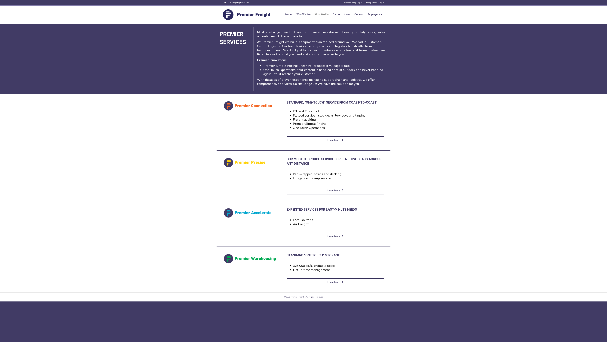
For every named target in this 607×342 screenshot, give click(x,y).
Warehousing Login (353, 2)
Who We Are (303, 14)
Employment (375, 14)
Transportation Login (374, 2)
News (347, 14)
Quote (336, 14)
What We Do (322, 14)
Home (288, 14)
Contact (359, 14)
